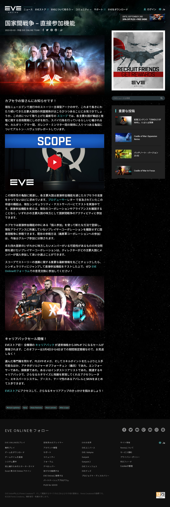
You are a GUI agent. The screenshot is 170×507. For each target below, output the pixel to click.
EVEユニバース (88, 447)
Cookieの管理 (126, 465)
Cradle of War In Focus (144, 170)
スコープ (62, 116)
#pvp (25, 407)
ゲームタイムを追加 (14, 457)
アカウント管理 (50, 447)
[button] (150, 9)
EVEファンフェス (89, 466)
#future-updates (13, 407)
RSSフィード (126, 461)
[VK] (163, 430)
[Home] (13, 12)
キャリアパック (44, 345)
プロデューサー (57, 200)
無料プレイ (10, 447)
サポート (47, 452)
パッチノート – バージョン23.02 (146, 154)
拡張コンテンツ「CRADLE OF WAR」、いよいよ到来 (147, 121)
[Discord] (150, 430)
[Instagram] (157, 430)
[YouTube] (137, 430)
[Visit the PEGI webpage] (160, 495)
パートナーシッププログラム (56, 480)
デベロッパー (49, 466)
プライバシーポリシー (130, 457)
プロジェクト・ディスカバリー (95, 475)
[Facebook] (124, 430)
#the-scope (64, 407)
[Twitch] (144, 430)
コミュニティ (49, 457)
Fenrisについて (127, 447)
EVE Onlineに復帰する (53, 475)
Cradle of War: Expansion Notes (145, 138)
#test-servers (51, 407)
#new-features (36, 407)
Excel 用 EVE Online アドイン (18, 471)
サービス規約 (126, 452)
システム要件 (11, 461)
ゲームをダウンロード (15, 452)
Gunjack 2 (86, 461)
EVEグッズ (86, 471)
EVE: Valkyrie (88, 452)
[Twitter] (131, 430)
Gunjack (85, 457)
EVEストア (11, 391)
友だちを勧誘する (51, 471)
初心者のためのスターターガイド (19, 466)
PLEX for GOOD (50, 485)
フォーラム (48, 461)
